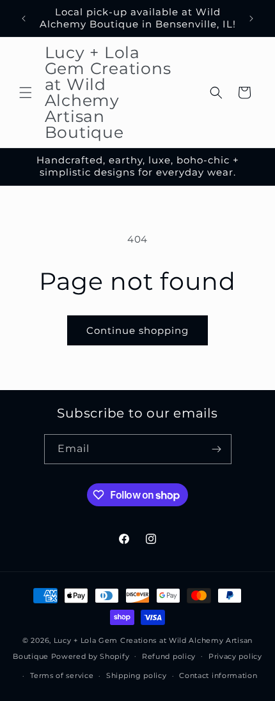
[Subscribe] (217, 449)
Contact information (218, 675)
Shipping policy (136, 675)
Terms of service (61, 675)
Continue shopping (137, 330)
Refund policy (169, 656)
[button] (26, 93)
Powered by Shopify (90, 655)
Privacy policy (235, 656)
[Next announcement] (251, 18)
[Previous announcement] (24, 18)
